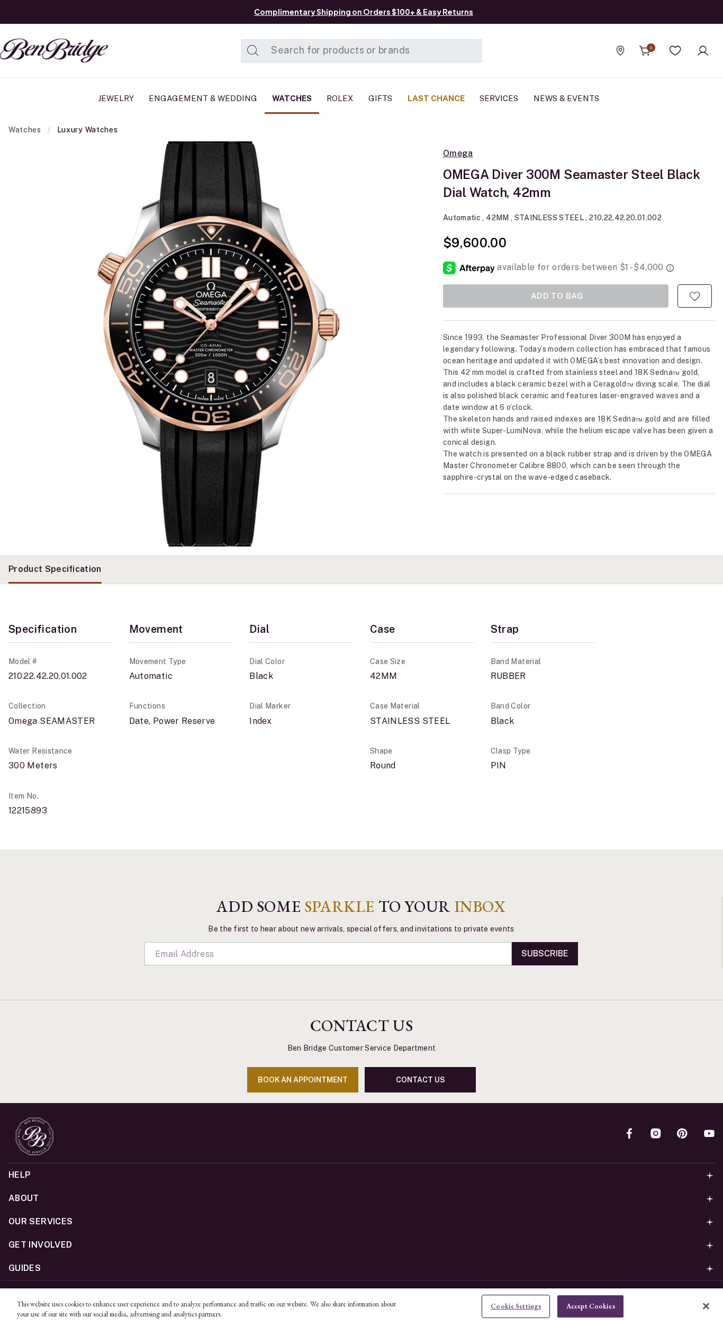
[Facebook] (629, 1134)
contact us (420, 1080)
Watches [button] (292, 98)
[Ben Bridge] (34, 50)
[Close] (706, 1306)
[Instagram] (655, 1134)
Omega (458, 153)
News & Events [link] (566, 98)
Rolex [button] (340, 98)
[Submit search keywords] (253, 50)
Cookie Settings (516, 1306)
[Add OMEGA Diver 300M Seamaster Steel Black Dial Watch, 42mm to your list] (694, 296)
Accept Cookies (590, 1306)
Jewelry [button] (116, 98)
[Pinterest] (682, 1134)
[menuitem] (116, 98)
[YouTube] (709, 1134)
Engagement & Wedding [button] (203, 98)
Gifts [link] (380, 98)
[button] (675, 50)
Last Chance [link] (436, 98)
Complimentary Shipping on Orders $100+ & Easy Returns (363, 11)
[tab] (55, 569)
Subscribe (544, 953)
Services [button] (499, 98)
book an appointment (303, 1080)
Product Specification (55, 569)
